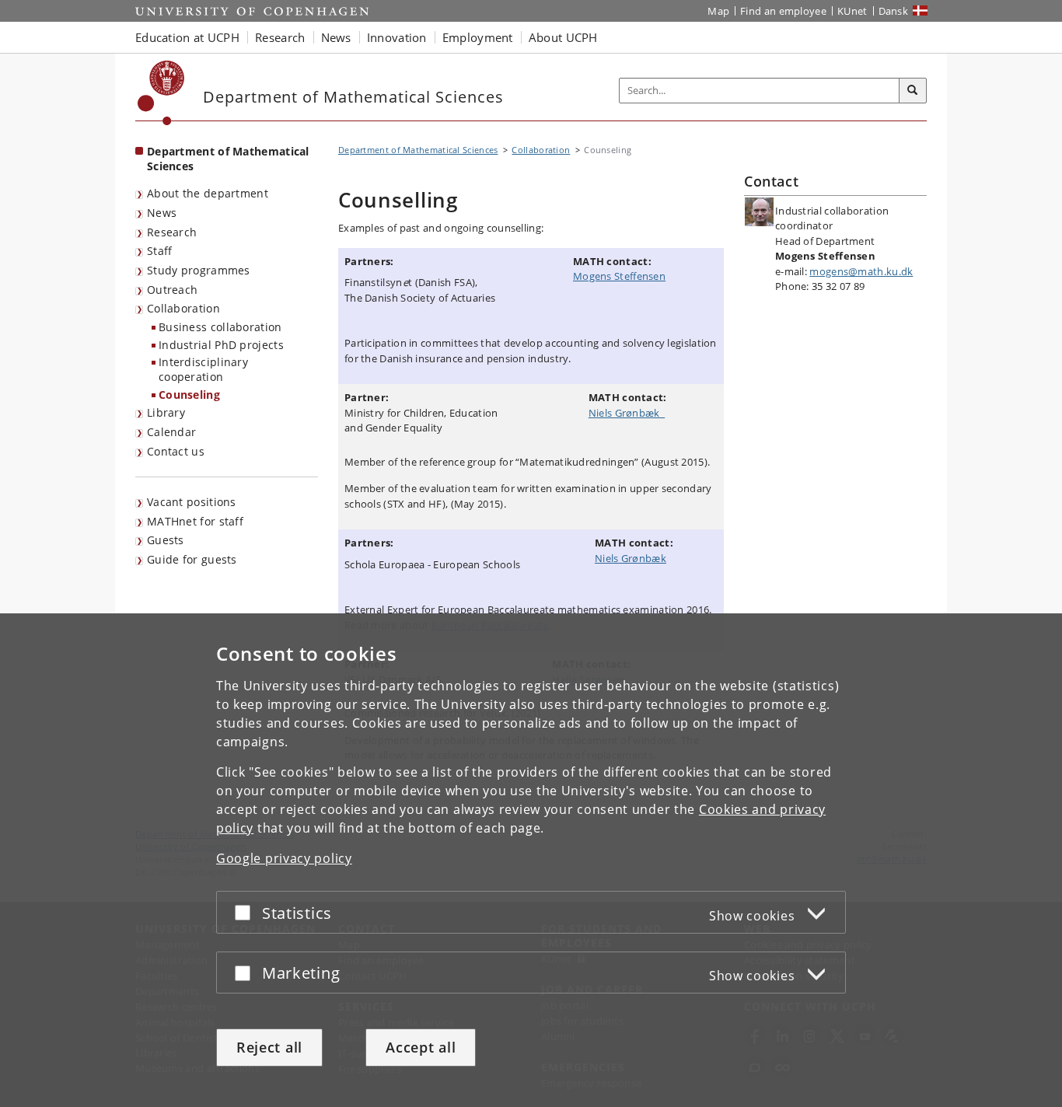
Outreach (172, 289)
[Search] (913, 91)
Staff (160, 250)
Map (718, 11)
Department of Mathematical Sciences (228, 158)
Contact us (175, 451)
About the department (207, 193)
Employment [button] (477, 37)
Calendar (171, 431)
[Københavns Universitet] (161, 93)
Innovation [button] (397, 37)
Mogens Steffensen (619, 276)
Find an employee (783, 11)
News (161, 212)
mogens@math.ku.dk (861, 271)
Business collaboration (220, 327)
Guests (165, 540)
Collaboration (183, 308)
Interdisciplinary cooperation (203, 369)
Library (166, 412)
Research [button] (280, 37)
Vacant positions (191, 501)
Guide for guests (192, 559)
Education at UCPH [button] (187, 37)
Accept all (421, 1047)
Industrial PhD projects (221, 344)
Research (172, 232)
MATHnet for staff (195, 521)
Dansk (894, 11)
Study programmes (198, 270)
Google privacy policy (284, 858)
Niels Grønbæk (627, 413)
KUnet (852, 11)
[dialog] (531, 860)
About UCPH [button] (563, 37)
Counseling (189, 394)
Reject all (269, 1047)
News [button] (336, 37)
